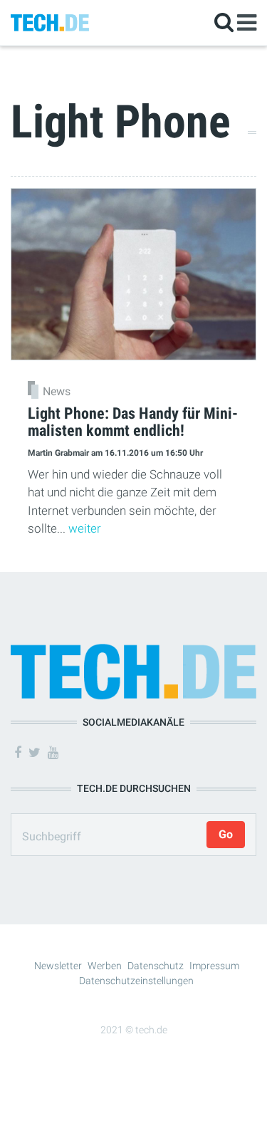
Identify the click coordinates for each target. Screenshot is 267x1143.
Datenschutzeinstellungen (136, 980)
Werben (105, 965)
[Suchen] (224, 21)
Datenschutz (155, 965)
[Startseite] (50, 21)
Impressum (214, 965)
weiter (84, 528)
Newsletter (58, 965)
